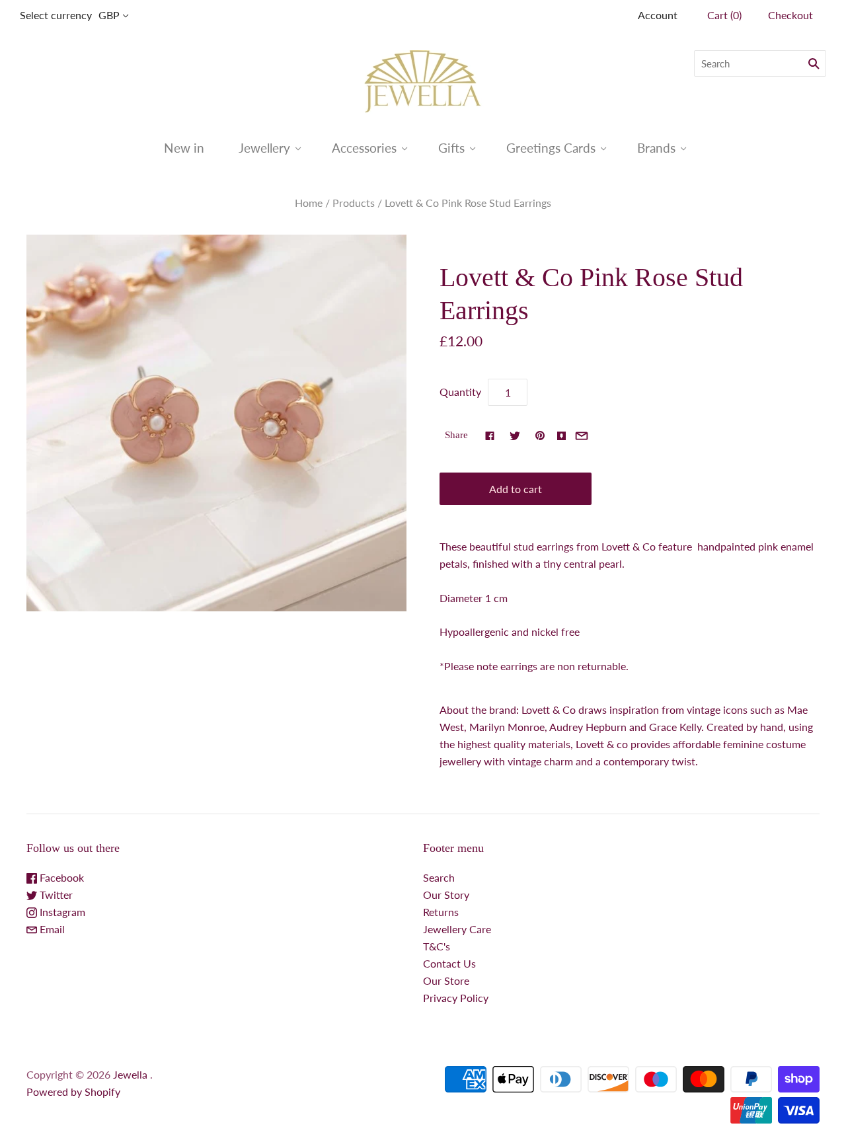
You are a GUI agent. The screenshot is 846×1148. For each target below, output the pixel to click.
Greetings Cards (551, 147)
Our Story (446, 894)
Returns (441, 911)
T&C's (436, 946)
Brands (656, 147)
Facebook (60, 877)
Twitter (55, 894)
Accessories (364, 147)
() (724, 15)
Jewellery (264, 147)
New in (184, 147)
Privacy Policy (455, 997)
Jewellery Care (457, 929)
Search (439, 877)
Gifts (451, 147)
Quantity (460, 391)
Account (657, 15)
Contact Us (449, 963)
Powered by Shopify (73, 1091)
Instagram (61, 911)
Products (353, 202)
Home (309, 202)
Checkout (790, 15)
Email (51, 929)
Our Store (446, 980)
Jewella (131, 1074)
